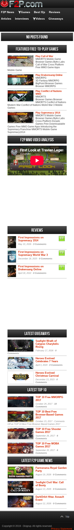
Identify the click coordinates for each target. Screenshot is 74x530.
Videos (40, 18)
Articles (6, 18)
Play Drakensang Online (49, 75)
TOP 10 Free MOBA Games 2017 (47, 445)
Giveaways (56, 18)
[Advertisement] (37, 200)
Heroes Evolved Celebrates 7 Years (47, 360)
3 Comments (39, 244)
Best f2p (39, 12)
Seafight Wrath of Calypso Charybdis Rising (47, 343)
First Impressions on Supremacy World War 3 (33, 253)
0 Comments (45, 258)
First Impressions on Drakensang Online (31, 268)
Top (67, 516)
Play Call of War (44, 56)
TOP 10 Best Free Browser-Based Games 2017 (49, 414)
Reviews (54, 12)
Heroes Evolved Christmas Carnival (47, 374)
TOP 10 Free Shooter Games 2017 (48, 431)
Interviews (22, 18)
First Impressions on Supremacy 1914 (31, 239)
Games (25, 12)
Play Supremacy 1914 (48, 112)
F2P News (7, 12)
